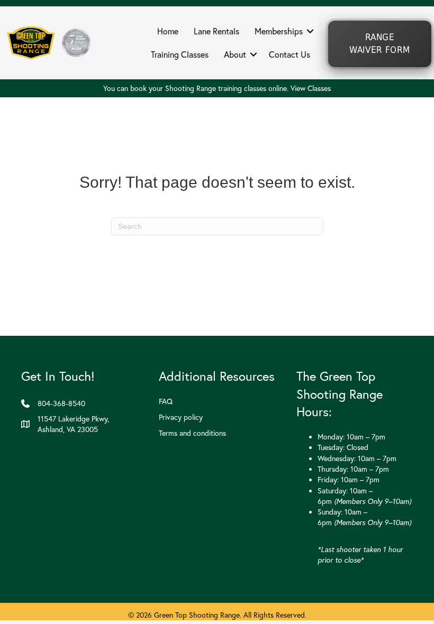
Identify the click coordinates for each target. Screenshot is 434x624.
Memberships (279, 31)
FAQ (166, 401)
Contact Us (289, 54)
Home (167, 31)
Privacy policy (181, 417)
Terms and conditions (192, 433)
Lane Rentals (216, 31)
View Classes (311, 88)
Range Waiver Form (379, 43)
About (235, 54)
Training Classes (180, 54)
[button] (310, 31)
